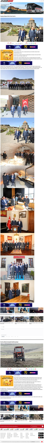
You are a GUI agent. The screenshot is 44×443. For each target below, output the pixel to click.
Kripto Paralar (41, 429)
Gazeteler (11, 429)
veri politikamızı (33, 441)
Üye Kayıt (31, 434)
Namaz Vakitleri (6, 429)
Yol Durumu (35, 429)
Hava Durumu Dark (3, 434)
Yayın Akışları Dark (9, 435)
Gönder (3, 336)
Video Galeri (27, 434)
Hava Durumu (17, 429)
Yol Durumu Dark (2, 436)
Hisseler (26, 429)
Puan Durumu (22, 429)
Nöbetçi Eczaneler (9, 436)
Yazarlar (27, 435)
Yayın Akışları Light (9, 434)
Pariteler (30, 429)
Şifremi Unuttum (32, 435)
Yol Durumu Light (2, 435)
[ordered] (11, 336)
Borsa (1, 429)
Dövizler (21, 434)
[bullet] (12, 336)
